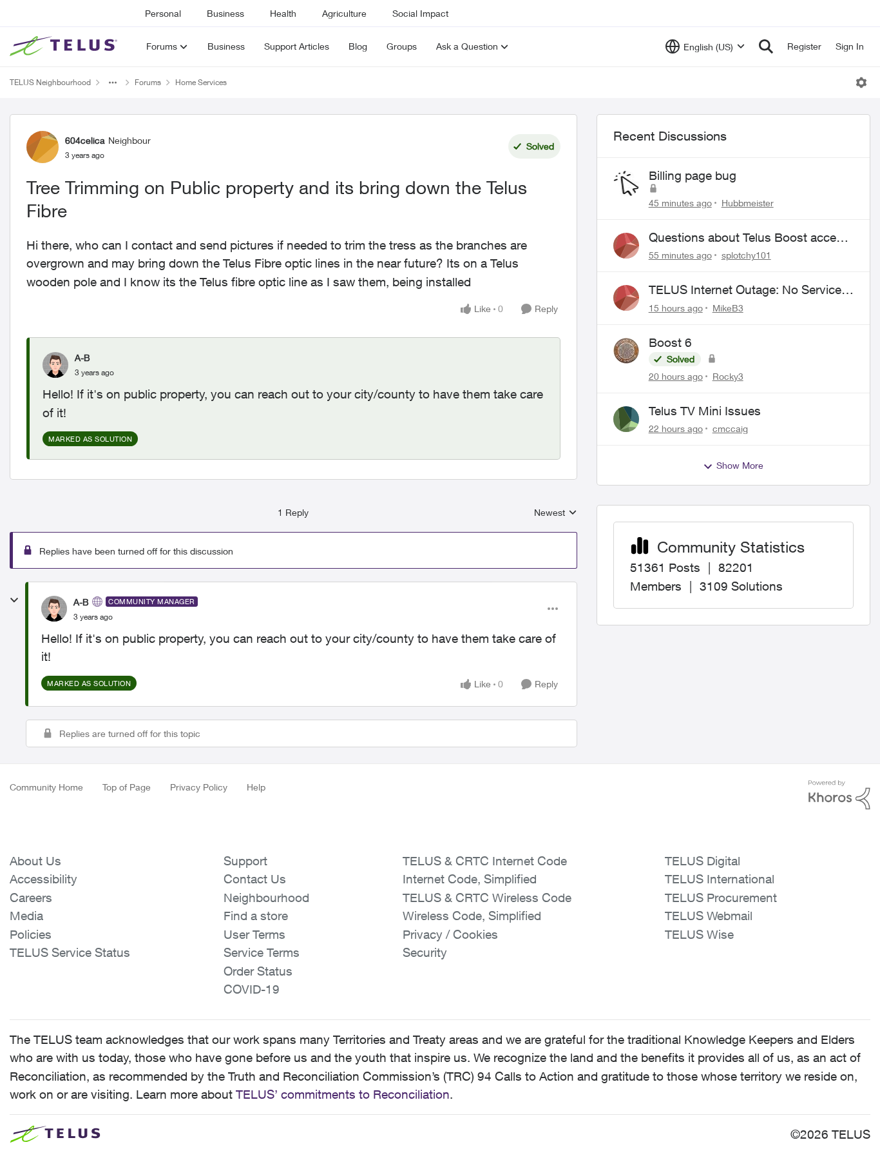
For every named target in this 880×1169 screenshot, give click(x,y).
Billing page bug (692, 175)
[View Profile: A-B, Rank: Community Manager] (54, 609)
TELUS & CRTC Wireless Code (487, 897)
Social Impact (420, 13)
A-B (82, 357)
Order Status (258, 971)
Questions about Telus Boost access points (749, 238)
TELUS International (719, 879)
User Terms (254, 934)
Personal (163, 13)
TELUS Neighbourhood (50, 82)
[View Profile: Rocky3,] (626, 351)
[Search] (766, 46)
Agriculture (344, 13)
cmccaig (730, 428)
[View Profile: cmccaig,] (626, 419)
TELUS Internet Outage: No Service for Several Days (745, 290)
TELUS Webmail (708, 916)
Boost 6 (670, 342)
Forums (148, 82)
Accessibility (43, 879)
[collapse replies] (14, 600)
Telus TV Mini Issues (705, 411)
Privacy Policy (198, 786)
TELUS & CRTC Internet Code (485, 861)
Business (225, 13)
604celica (85, 140)
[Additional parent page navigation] (112, 83)
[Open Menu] (861, 83)
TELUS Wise (699, 934)
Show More (739, 465)
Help (256, 786)
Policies (31, 934)
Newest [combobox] (555, 513)
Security (425, 952)
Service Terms (262, 952)
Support (245, 861)
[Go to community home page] (65, 46)
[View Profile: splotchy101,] (626, 246)
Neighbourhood (266, 897)
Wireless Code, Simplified (472, 916)
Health (283, 13)
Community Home (46, 786)
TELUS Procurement (721, 897)
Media (26, 916)
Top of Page (126, 786)
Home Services (201, 82)
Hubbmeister (748, 202)
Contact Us (255, 879)
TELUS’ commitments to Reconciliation (343, 1094)
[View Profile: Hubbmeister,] (626, 184)
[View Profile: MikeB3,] (626, 298)
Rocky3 (728, 376)
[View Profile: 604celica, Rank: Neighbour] (42, 147)
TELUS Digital (702, 861)
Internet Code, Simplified (470, 879)
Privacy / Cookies (450, 934)
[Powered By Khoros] (839, 795)
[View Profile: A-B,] (55, 365)
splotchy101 (746, 255)
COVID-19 (252, 989)
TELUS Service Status (70, 952)
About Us (35, 861)
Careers (31, 897)
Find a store (256, 916)
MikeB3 (728, 307)
